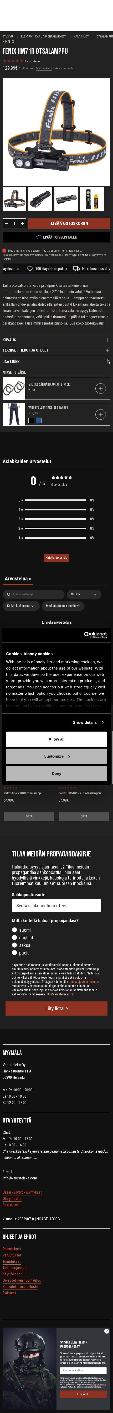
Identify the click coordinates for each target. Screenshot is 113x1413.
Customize (54, 756)
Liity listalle (56, 1008)
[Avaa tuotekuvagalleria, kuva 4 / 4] (92, 199)
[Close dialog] (106, 1331)
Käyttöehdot (12, 1274)
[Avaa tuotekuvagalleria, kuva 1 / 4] (56, 132)
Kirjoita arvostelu (56, 557)
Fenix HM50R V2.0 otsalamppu (80, 793)
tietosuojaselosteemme (98, 1384)
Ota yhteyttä (12, 1198)
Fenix (9, 42)
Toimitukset (12, 1261)
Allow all (57, 739)
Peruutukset (12, 1255)
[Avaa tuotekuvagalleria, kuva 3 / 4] (66, 199)
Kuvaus (9, 340)
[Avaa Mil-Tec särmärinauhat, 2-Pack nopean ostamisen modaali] (100, 388)
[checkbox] (63, 606)
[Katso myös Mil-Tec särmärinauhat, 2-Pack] (14, 388)
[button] (56, 500)
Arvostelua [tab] (18, 578)
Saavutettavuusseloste (20, 1286)
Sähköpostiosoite (28, 894)
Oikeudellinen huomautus (22, 1280)
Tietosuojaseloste (16, 1267)
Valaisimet (81, 36)
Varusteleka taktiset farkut (48, 407)
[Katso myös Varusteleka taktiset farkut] (14, 414)
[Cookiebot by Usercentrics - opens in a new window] (84, 635)
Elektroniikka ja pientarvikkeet (43, 36)
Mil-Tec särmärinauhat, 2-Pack (49, 384)
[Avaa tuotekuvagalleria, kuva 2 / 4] (40, 199)
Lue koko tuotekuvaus (87, 323)
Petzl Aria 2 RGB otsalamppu (23, 793)
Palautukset (12, 1249)
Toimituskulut (44, 68)
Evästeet (9, 1293)
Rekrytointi (11, 1204)
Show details (85, 722)
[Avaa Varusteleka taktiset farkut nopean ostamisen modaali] (100, 414)
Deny (56, 773)
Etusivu (8, 36)
